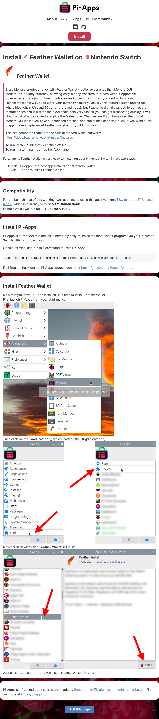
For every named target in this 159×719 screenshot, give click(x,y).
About (52, 19)
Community (102, 19)
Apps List (80, 19)
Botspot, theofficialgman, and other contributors (109, 689)
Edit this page (79, 709)
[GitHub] (83, 28)
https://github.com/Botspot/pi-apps (107, 268)
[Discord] (75, 28)
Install (79, 36)
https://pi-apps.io (33, 694)
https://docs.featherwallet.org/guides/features (39, 137)
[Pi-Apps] (79, 8)
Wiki (64, 19)
